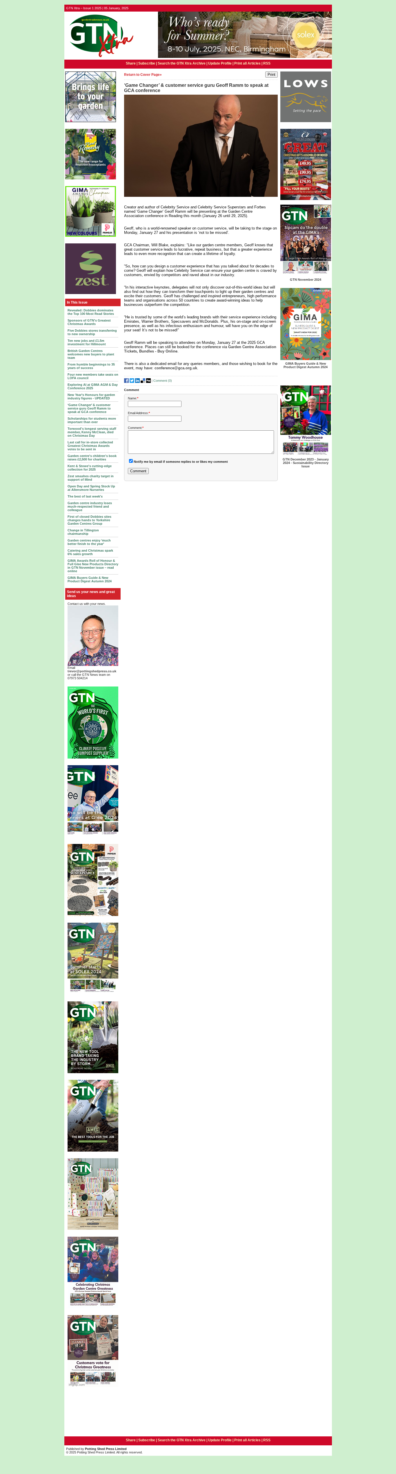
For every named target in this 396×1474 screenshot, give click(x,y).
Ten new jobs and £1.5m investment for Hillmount (87, 342)
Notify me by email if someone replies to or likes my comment (181, 461)
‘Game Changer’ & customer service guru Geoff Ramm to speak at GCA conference (89, 408)
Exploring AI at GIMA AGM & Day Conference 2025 (93, 386)
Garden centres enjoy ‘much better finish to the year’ (89, 542)
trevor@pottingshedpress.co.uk (92, 671)
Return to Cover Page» (143, 75)
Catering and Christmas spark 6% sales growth (90, 552)
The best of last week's (85, 496)
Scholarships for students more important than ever (92, 420)
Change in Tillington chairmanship (83, 531)
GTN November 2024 (305, 279)
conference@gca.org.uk (176, 368)
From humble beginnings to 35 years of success (91, 366)
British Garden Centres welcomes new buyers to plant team (91, 354)
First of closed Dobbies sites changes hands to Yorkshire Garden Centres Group (89, 520)
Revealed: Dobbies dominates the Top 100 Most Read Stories (91, 312)
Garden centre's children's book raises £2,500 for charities (92, 457)
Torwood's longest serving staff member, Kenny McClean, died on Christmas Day (92, 432)
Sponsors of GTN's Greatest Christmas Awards (89, 322)
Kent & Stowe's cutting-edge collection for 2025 (90, 467)
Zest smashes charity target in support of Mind (91, 477)
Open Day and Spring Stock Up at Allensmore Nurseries (91, 487)
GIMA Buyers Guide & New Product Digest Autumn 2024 (90, 579)
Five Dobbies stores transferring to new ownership (92, 332)
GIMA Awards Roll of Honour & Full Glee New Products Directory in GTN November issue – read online (93, 566)
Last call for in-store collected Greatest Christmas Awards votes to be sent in (90, 445)
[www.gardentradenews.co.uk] (99, 57)
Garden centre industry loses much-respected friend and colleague (90, 506)
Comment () (162, 380)
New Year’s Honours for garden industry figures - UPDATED (91, 396)
